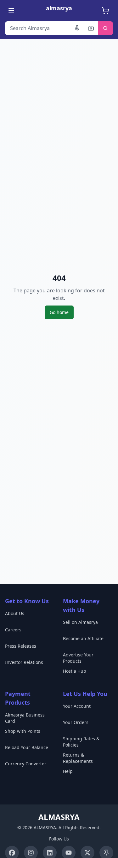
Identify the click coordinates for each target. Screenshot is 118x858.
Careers (13, 630)
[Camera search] (91, 28)
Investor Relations (24, 662)
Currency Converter (25, 764)
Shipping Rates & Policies (81, 742)
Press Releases (20, 646)
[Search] (105, 28)
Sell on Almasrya (80, 622)
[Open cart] (106, 11)
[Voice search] (77, 28)
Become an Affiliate (83, 638)
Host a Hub (74, 671)
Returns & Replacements (78, 758)
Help (68, 771)
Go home (59, 312)
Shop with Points (22, 731)
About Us (14, 613)
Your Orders (75, 722)
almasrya (59, 8)
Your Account (77, 706)
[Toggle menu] (12, 11)
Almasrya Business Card (25, 718)
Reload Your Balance (26, 747)
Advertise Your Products (78, 658)
